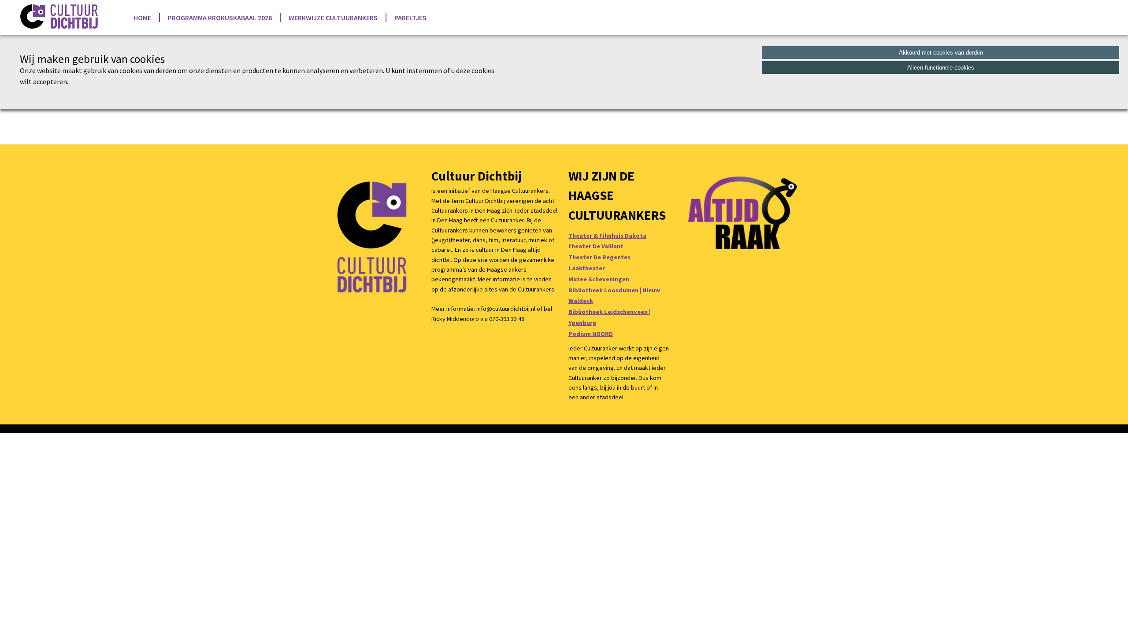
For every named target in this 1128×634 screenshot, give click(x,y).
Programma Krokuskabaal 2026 (220, 17)
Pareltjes (410, 17)
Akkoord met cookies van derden (941, 52)
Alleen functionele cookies (940, 67)
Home (142, 17)
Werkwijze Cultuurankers (333, 17)
